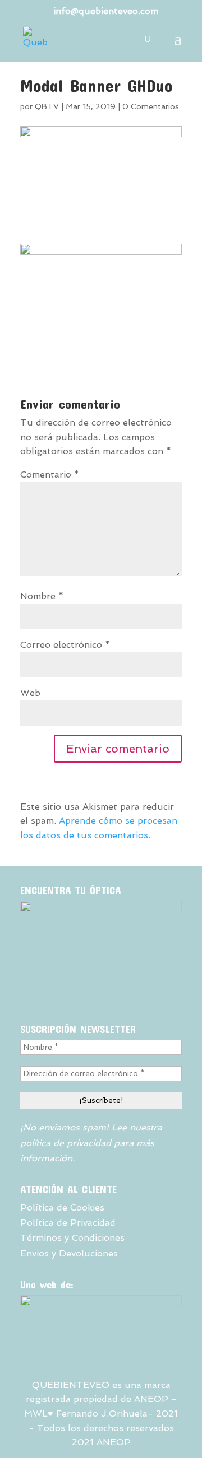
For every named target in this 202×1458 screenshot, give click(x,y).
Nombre (41, 596)
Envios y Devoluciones (69, 1253)
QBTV (47, 106)
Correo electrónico (65, 644)
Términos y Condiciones (72, 1237)
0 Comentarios (150, 106)
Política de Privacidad (68, 1222)
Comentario (49, 474)
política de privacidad (65, 1143)
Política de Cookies (62, 1207)
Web (30, 693)
